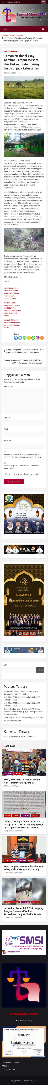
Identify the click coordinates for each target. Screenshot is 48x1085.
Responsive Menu (43, 2)
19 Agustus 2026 (10, 831)
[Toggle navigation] (5, 29)
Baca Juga (9, 745)
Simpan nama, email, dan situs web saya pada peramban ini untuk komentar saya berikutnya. (23, 455)
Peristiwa (8, 773)
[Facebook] (16, 338)
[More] (42, 338)
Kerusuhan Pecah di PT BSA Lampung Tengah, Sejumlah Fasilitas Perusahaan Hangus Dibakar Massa (23, 911)
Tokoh (30, 860)
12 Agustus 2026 (10, 917)
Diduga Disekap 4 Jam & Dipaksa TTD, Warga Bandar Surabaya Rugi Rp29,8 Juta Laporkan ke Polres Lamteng (23, 712)
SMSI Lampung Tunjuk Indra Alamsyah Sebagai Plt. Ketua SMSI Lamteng (24, 868)
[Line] (33, 338)
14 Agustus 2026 (10, 873)
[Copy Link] (29, 338)
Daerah (7, 815)
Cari (5, 665)
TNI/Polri (18, 773)
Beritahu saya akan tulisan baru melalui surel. (24, 474)
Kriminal (16, 815)
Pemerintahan (10, 860)
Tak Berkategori (11, 51)
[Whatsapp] (24, 338)
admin (19, 73)
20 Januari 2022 (10, 73)
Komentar (8, 387)
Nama (7, 418)
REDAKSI (5, 1066)
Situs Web (8, 440)
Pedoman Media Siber (10, 1062)
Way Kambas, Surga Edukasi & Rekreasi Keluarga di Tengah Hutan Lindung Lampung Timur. (11, 293)
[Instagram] (38, 338)
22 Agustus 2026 (10, 786)
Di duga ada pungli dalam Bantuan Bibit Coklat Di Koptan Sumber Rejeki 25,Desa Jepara (25, 350)
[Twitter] (20, 338)
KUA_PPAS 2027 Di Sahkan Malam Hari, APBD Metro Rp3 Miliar (22, 781)
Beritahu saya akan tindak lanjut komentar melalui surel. (21, 467)
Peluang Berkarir (8, 1069)
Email (6, 429)
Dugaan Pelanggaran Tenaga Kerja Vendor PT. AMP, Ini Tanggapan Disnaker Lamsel (23, 361)
